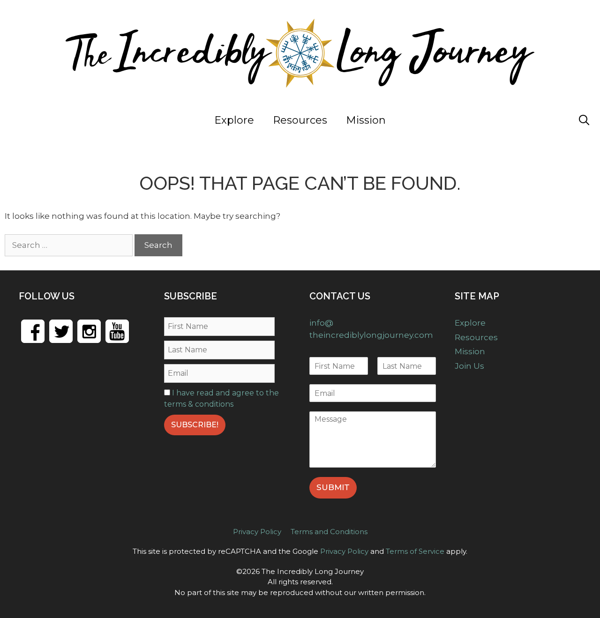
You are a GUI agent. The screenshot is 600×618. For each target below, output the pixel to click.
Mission (366, 120)
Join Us (537, 120)
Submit (333, 487)
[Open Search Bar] (584, 120)
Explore (234, 120)
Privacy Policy (257, 531)
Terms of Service (415, 551)
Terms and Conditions (329, 531)
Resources (300, 120)
